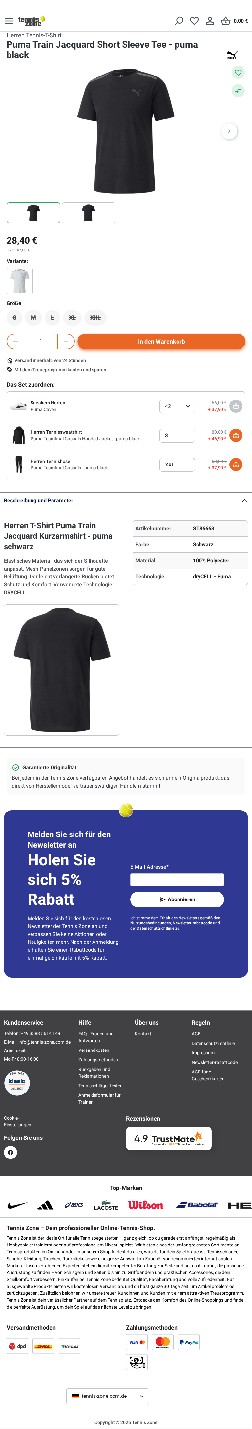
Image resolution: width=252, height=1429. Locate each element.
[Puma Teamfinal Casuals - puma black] (19, 464)
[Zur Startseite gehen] (31, 21)
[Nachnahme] (137, 1362)
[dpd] (17, 1346)
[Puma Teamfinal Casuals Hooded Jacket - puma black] (19, 435)
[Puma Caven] (19, 405)
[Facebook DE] (10, 1152)
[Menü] (9, 21)
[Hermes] (69, 1346)
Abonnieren (181, 899)
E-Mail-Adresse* (149, 867)
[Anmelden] (210, 21)
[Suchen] (178, 21)
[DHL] (43, 1346)
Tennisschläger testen (100, 1085)
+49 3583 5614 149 (40, 1033)
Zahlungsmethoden (98, 1059)
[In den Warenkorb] (235, 435)
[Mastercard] (163, 1342)
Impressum (203, 1052)
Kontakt (143, 1033)
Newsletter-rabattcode (192, 923)
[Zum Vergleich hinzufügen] (238, 90)
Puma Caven (43, 409)
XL (75, 319)
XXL (98, 319)
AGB (196, 1033)
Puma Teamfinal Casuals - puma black (69, 467)
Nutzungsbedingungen (150, 923)
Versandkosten (93, 1050)
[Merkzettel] (194, 21)
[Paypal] (189, 1342)
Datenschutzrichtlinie (155, 928)
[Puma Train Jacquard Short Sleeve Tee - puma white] (20, 281)
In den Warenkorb (161, 341)
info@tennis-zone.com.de (44, 1042)
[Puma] (232, 55)
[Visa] (137, 1342)
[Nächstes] (229, 131)
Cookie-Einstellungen (10, 1121)
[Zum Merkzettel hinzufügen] (238, 72)
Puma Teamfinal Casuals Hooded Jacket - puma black (85, 438)
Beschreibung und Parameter (38, 500)
